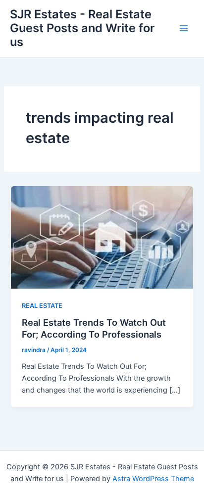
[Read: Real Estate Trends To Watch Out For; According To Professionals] (102, 237)
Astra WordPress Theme (153, 478)
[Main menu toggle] (183, 28)
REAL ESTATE (42, 305)
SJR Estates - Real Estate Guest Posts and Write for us (82, 28)
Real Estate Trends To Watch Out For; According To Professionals (94, 328)
